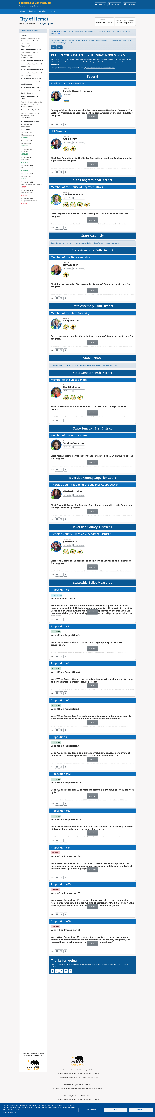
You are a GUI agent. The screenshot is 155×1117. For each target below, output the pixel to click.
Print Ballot (131, 4)
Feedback (32, 11)
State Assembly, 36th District (32, 61)
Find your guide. (46, 23)
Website (68, 95)
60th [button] (59, 47)
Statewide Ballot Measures (31, 121)
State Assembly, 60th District (32, 70)
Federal (24, 35)
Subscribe (101, 4)
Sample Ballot (116, 4)
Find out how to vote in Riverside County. (100, 68)
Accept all (141, 1110)
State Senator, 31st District (31, 87)
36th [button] (53, 47)
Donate (52, 11)
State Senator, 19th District (31, 78)
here (58, 34)
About (22, 11)
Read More (92, 117)
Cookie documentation (9, 1112)
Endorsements (79, 142)
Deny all (115, 1110)
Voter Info (42, 11)
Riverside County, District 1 (31, 110)
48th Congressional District (31, 49)
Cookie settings (90, 1110)
